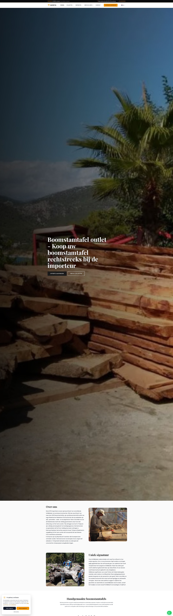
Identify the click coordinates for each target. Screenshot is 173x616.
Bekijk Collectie (76, 273)
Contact (98, 5)
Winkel (62, 5)
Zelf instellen (16, 611)
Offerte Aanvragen (57, 273)
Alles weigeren (9, 608)
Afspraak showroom (110, 5)
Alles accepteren (23, 608)
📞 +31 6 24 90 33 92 (121, 1)
